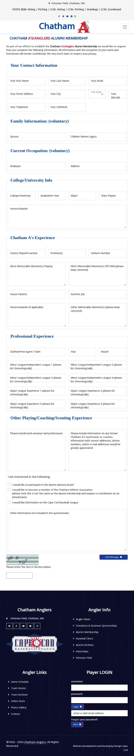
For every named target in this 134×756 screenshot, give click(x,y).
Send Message (112, 557)
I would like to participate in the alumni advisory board (43, 484)
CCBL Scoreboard (111, 9)
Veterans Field (84, 657)
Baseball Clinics (84, 638)
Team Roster (18, 688)
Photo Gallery (18, 707)
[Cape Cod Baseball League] (34, 643)
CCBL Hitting (57, 9)
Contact (15, 714)
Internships (82, 651)
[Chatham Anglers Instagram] (75, 16)
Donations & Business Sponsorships (96, 625)
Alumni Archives (85, 645)
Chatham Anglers (35, 742)
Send (75, 724)
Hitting (31, 9)
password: (77, 694)
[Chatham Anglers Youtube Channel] (67, 16)
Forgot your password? (84, 719)
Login (76, 706)
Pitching (42, 9)
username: (77, 681)
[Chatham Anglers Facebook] (59, 16)
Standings (92, 9)
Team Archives (19, 694)
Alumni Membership (87, 632)
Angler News (83, 619)
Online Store (18, 701)
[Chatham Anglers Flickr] (71, 16)
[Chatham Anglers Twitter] (63, 16)
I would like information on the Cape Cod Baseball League (45, 502)
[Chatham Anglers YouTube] (23, 626)
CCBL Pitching (76, 9)
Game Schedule (20, 681)
